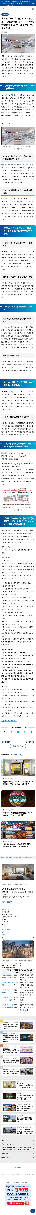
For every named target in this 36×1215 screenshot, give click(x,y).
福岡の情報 (5, 14)
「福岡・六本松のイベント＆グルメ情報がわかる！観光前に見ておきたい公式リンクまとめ (16, 1149)
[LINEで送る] (24, 732)
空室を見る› (6, 929)
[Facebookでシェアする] (11, 732)
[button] (3, 937)
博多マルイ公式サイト (9, 721)
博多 (3, 934)
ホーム (3, 1140)
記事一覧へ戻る (18, 746)
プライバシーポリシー (8, 1144)
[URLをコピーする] (31, 732)
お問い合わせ (5, 1157)
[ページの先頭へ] (32, 1211)
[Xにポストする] (4, 732)
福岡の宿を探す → (8, 902)
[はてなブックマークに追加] (18, 732)
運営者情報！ (5, 1153)
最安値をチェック (7, 909)
